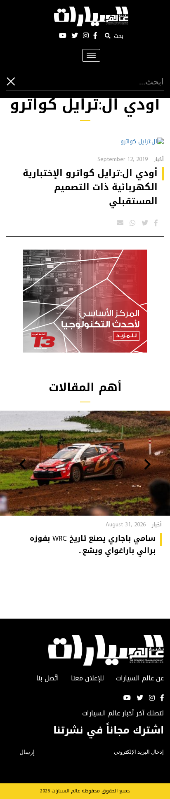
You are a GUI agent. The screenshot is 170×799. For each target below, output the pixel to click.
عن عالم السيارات (140, 678)
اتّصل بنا (47, 678)
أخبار (159, 159)
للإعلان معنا (87, 678)
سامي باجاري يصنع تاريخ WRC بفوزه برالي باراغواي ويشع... (93, 544)
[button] (147, 465)
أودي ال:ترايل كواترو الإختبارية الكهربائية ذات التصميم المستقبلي (90, 187)
